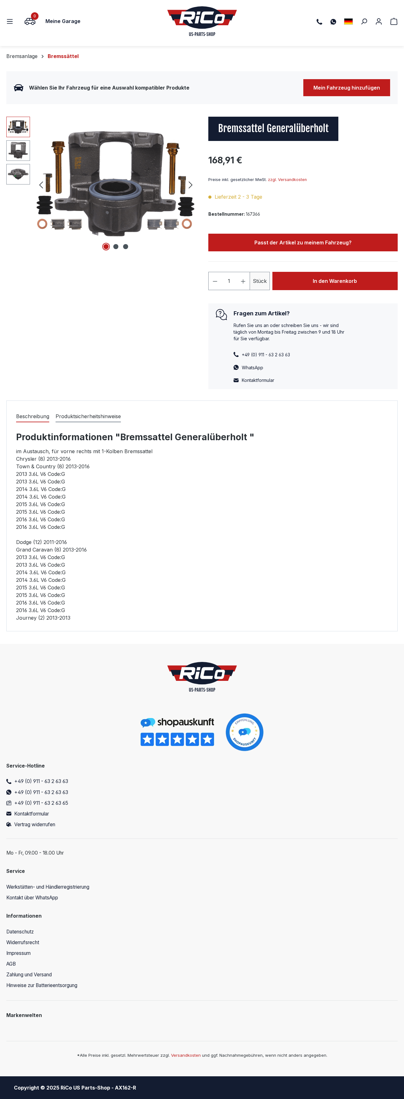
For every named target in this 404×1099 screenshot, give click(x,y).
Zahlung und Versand (29, 975)
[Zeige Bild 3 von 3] (125, 246)
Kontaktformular (258, 380)
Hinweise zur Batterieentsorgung (41, 985)
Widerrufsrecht (22, 942)
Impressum (18, 953)
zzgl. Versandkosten (287, 179)
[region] (101, 184)
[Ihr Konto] (378, 21)
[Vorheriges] (41, 184)
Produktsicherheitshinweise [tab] (88, 416)
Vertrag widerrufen (34, 824)
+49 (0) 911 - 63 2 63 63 (41, 781)
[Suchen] (364, 21)
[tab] (32, 416)
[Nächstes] (190, 184)
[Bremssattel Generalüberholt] (115, 184)
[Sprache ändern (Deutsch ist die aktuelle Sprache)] (348, 21)
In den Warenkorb (335, 281)
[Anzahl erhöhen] (243, 281)
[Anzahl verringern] (215, 281)
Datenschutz (20, 932)
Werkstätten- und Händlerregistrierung (47, 887)
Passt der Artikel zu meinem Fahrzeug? (303, 242)
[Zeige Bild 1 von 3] (106, 246)
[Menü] (11, 21)
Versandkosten (186, 1055)
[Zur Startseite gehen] (202, 21)
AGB (11, 964)
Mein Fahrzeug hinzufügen (346, 88)
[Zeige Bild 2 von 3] (115, 246)
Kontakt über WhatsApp (32, 898)
